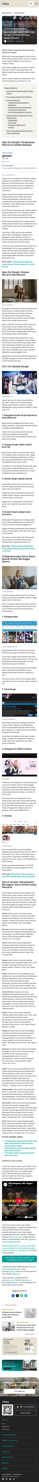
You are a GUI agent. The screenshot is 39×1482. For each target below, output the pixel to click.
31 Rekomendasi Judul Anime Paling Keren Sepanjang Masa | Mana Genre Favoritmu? (18, 548)
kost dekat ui (12, 1250)
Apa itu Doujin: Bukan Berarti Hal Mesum (19, 97)
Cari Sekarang (19, 1391)
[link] (11, 1352)
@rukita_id (27, 1280)
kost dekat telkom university (16, 1246)
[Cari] (31, 3)
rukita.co (12, 1271)
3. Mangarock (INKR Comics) (17, 125)
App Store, (18, 1269)
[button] (26, 1413)
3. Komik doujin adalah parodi (17, 110)
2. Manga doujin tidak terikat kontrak (20, 107)
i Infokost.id (14, 1274)
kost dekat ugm (12, 1248)
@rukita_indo (9, 1280)
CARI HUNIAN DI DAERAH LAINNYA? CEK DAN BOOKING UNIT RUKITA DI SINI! (19, 1259)
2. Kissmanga (12, 123)
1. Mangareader (12, 120)
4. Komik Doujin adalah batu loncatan (20, 112)
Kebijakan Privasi (17, 1474)
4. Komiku (11, 127)
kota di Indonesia (15, 1237)
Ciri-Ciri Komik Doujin (13, 100)
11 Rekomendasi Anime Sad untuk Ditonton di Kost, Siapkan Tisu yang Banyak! (18, 264)
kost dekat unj (23, 1250)
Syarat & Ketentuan (7, 1474)
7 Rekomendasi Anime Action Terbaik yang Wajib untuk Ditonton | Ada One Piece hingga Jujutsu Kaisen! (20, 1143)
